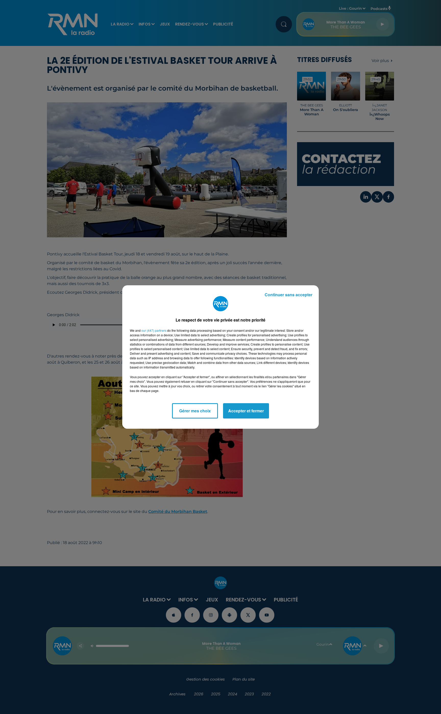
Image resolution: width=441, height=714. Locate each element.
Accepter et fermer (246, 411)
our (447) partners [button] (153, 330)
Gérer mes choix (195, 411)
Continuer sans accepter (288, 295)
